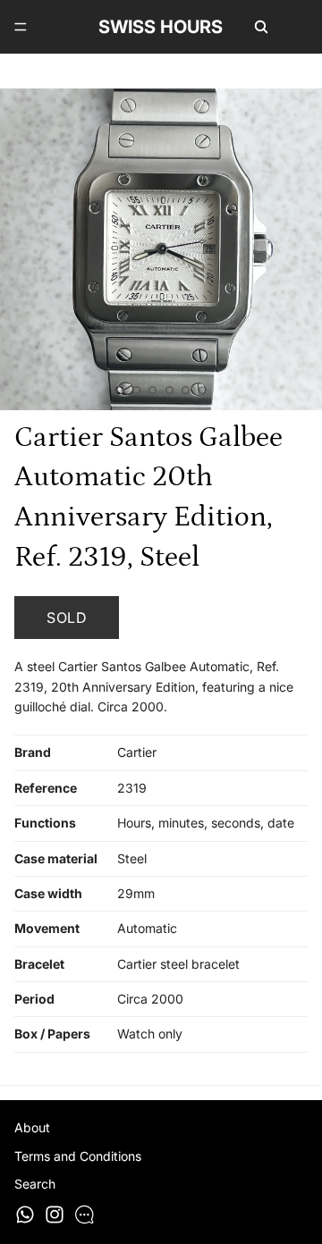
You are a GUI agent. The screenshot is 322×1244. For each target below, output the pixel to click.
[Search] (261, 26)
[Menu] (20, 26)
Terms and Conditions (77, 1156)
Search (34, 1183)
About (32, 1127)
